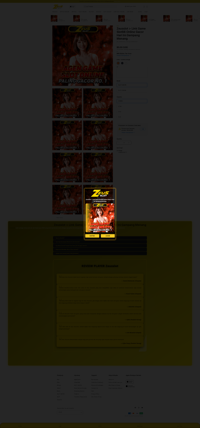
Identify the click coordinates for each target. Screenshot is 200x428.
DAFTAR (92, 236)
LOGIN (108, 236)
